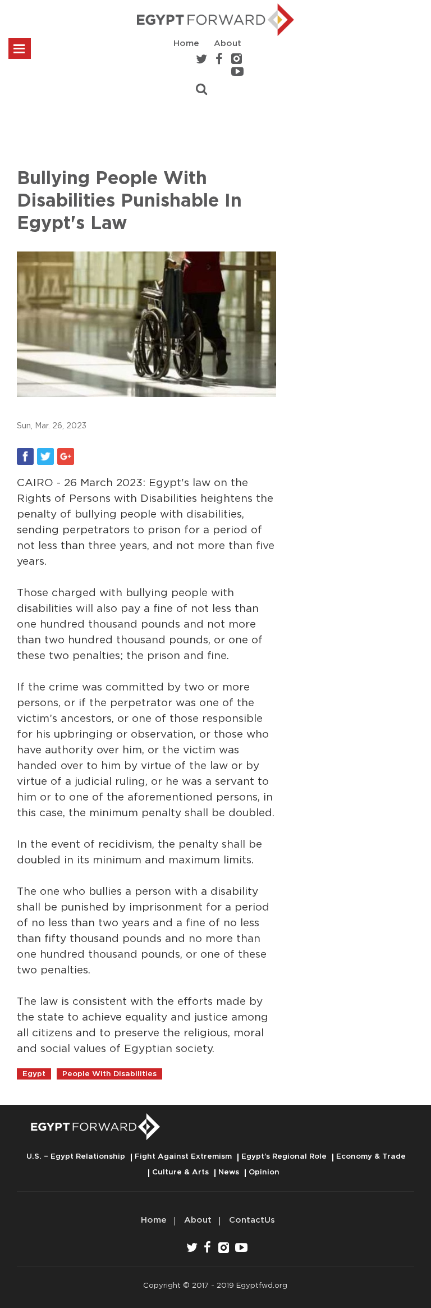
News (228, 1172)
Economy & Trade (371, 1156)
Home (186, 43)
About (227, 43)
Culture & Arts (180, 1172)
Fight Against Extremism (183, 1156)
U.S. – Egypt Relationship (75, 1156)
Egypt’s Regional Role (284, 1156)
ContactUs (252, 1220)
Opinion (264, 1172)
